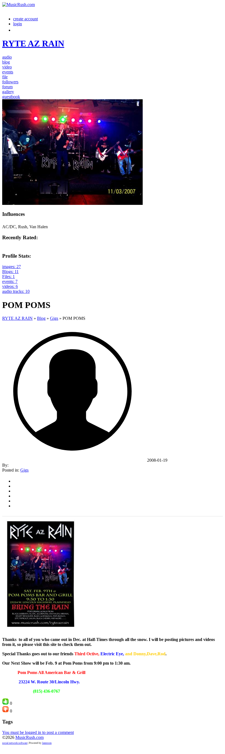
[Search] (16, 30)
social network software (14, 743)
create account (25, 18)
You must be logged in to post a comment (38, 732)
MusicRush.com (29, 737)
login (17, 23)
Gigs (54, 318)
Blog (41, 318)
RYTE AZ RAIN (17, 318)
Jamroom (47, 743)
